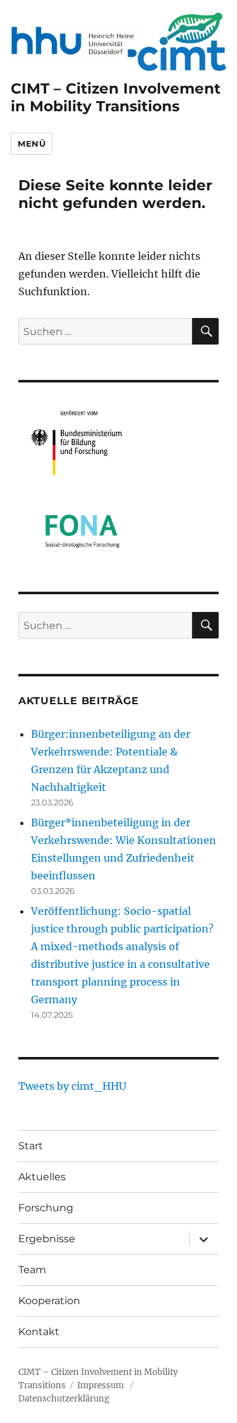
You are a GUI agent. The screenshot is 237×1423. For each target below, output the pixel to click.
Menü (32, 143)
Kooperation (49, 1301)
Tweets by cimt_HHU (72, 1086)
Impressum (100, 1385)
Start (30, 1146)
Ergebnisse (46, 1239)
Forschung (45, 1208)
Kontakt (38, 1332)
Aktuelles (42, 1177)
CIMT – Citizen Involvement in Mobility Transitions (116, 97)
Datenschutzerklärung (63, 1398)
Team (32, 1270)
